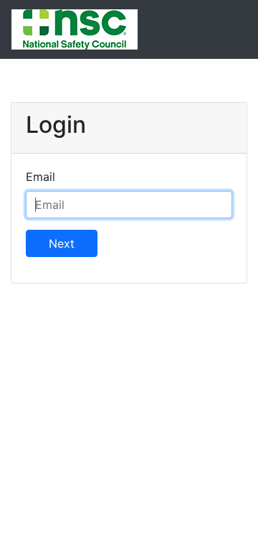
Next (62, 243)
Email (40, 176)
